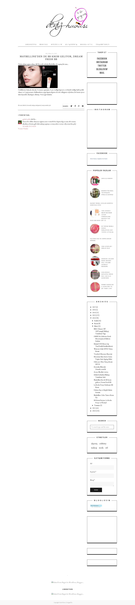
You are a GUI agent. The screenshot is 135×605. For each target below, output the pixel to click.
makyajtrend (38, 105)
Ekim (96, 326)
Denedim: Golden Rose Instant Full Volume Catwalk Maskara (107, 262)
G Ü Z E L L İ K (56, 44)
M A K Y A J (44, 44)
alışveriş (94, 443)
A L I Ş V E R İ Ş (71, 44)
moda (101, 448)
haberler (24, 105)
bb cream (20, 105)
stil (106, 448)
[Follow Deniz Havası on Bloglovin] (96, 507)
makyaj (33, 105)
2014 (94, 313)
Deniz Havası (93, 158)
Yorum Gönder (23, 129)
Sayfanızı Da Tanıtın (102, 158)
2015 (94, 310)
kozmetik (29, 105)
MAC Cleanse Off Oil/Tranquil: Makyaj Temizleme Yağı (101, 331)
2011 (94, 408)
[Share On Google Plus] (78, 106)
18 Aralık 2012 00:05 (29, 126)
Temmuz (97, 405)
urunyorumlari (45, 105)
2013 (94, 315)
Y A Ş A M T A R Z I (102, 44)
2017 (94, 307)
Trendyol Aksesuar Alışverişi (103, 354)
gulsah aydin (26, 119)
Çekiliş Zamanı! (107, 178)
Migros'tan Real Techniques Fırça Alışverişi (107, 192)
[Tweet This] (71, 106)
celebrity (102, 443)
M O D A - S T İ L (87, 44)
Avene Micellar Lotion (101, 372)
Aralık (96, 321)
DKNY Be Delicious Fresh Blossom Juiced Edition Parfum (102, 338)
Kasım (96, 324)
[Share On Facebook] (75, 106)
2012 (94, 318)
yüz (50, 105)
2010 (94, 411)
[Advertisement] (100, 529)
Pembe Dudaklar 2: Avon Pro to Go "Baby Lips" (107, 286)
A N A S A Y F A (31, 44)
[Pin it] (82, 106)
